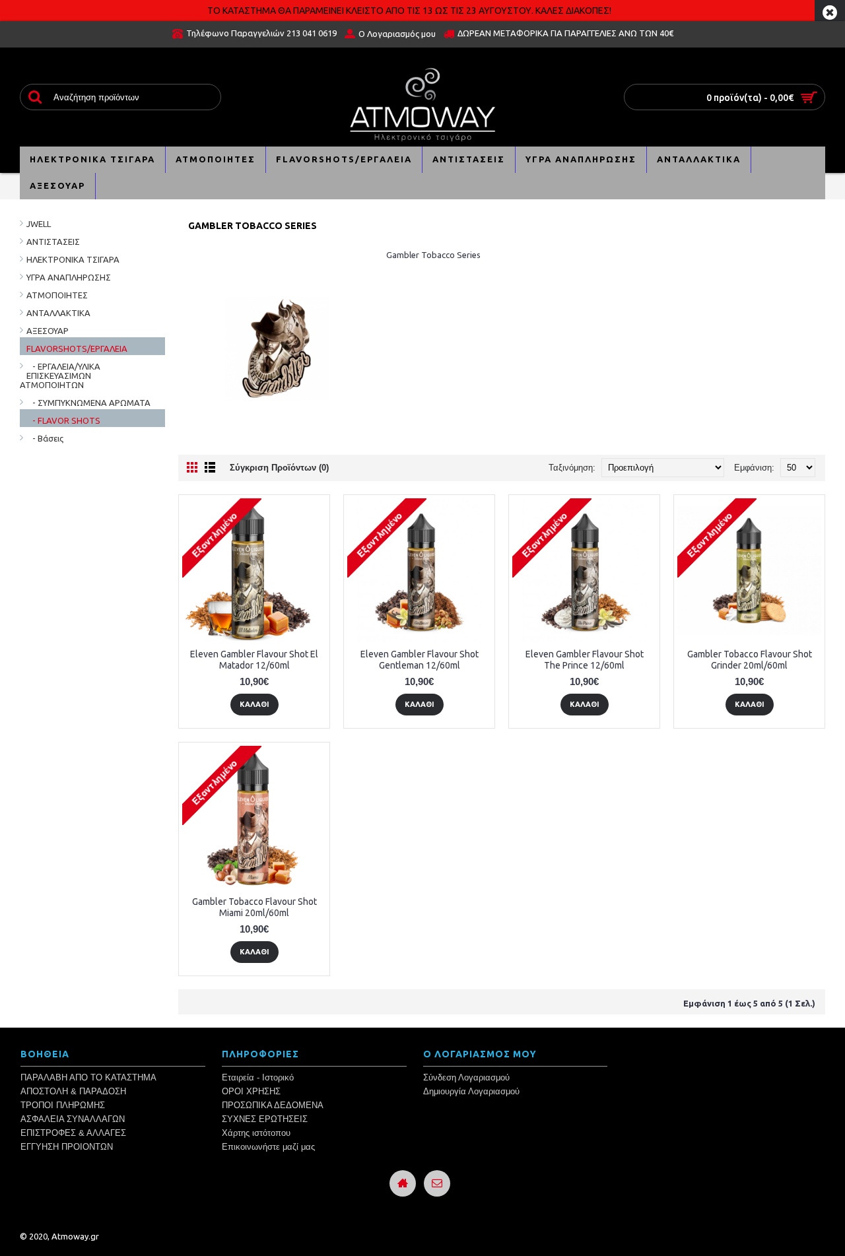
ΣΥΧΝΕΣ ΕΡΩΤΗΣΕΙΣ (265, 1119)
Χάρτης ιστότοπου (256, 1133)
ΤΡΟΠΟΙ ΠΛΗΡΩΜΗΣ (62, 1105)
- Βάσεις (44, 438)
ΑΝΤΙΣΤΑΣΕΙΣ (53, 241)
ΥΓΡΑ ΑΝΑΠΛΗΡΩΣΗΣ (68, 277)
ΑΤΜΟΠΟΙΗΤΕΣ (57, 295)
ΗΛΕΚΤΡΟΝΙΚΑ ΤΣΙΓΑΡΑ (72, 259)
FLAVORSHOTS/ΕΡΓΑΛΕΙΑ (76, 348)
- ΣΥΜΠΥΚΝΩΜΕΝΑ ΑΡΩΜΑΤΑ (88, 402)
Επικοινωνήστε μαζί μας (268, 1147)
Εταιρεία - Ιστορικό (258, 1077)
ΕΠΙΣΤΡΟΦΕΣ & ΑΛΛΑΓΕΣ (73, 1133)
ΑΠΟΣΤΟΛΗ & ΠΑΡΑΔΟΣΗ (73, 1091)
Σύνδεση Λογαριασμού (466, 1077)
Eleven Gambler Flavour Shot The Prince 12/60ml (584, 660)
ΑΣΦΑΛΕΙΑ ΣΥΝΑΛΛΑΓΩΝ (72, 1119)
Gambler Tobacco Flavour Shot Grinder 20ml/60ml (749, 660)
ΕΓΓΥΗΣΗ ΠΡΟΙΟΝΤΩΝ (66, 1147)
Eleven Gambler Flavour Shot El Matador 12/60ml (254, 660)
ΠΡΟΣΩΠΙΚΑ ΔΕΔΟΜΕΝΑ (272, 1105)
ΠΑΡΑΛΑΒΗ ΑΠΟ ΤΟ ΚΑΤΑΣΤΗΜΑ (88, 1077)
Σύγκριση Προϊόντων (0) (279, 468)
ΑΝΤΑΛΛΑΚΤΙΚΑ (58, 312)
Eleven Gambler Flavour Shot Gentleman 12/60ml (419, 660)
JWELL (38, 223)
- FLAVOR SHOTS (63, 420)
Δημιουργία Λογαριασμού (471, 1091)
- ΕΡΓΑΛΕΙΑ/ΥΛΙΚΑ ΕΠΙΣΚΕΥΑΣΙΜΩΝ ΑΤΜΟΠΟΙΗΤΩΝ (60, 375)
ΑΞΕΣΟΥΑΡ (47, 330)
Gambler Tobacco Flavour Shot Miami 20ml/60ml (254, 907)
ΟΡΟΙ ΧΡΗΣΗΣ (251, 1091)
